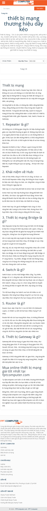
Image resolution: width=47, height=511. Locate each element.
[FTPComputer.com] (23, 3)
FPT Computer (32, 509)
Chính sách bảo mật (7, 450)
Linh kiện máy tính (6, 469)
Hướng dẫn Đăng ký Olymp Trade (11, 503)
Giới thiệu (4, 447)
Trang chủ (4, 13)
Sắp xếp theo (23, 61)
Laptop (3, 464)
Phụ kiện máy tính (6, 472)
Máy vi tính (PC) (5, 467)
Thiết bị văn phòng (7, 474)
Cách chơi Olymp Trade (8, 497)
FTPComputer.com (21, 509)
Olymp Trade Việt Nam (8, 495)
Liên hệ (3, 455)
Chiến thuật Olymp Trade (9, 500)
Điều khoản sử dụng (7, 453)
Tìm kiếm (40, 8)
